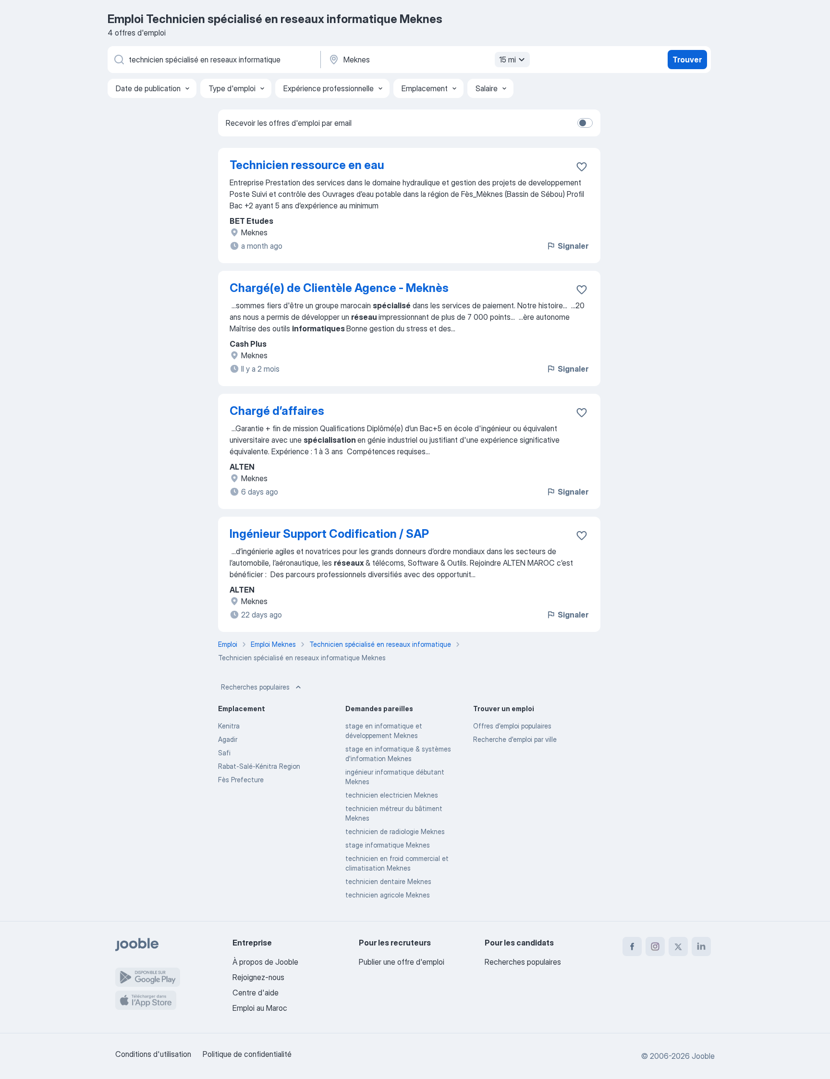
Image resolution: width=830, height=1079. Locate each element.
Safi (224, 753)
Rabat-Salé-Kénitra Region (259, 766)
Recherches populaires (255, 687)
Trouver (687, 59)
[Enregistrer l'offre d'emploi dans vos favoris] (582, 167)
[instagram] (655, 946)
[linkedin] (701, 946)
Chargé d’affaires (277, 411)
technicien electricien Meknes (391, 795)
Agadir (227, 739)
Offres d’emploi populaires (512, 726)
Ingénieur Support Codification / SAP (329, 534)
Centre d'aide (255, 992)
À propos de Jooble (265, 962)
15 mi (507, 59)
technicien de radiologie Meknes (395, 831)
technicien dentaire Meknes (388, 881)
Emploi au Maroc (259, 1008)
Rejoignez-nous (258, 977)
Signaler (573, 246)
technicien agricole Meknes (387, 895)
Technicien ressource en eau (307, 165)
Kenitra (229, 726)
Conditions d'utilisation (153, 1054)
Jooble (703, 1056)
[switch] (585, 123)
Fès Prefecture (241, 780)
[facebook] (632, 946)
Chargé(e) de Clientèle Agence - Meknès (339, 288)
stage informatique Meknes (387, 845)
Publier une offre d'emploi (401, 962)
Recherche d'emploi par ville (515, 739)
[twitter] (678, 946)
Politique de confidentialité (247, 1054)
